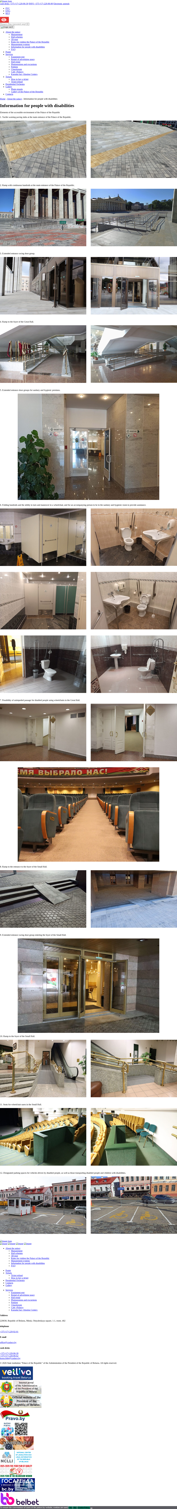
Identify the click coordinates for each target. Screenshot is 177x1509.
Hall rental (15, 62)
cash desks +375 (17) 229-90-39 (14, 3)
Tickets (9, 77)
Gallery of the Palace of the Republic (27, 92)
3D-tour (14, 39)
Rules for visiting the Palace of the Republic (30, 42)
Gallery (9, 87)
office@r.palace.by (8, 1342)
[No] (91, 1508)
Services (9, 54)
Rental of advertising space (23, 59)
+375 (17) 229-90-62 (9, 1356)
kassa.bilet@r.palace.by (10, 1358)
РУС (8, 8)
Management (16, 34)
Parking (14, 67)
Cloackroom (16, 69)
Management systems (20, 44)
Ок (70, 1508)
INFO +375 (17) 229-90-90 (41, 3)
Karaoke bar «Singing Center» (24, 74)
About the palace (13, 32)
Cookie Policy (83, 1508)
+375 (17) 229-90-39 (9, 1353)
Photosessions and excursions (24, 64)
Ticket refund (17, 82)
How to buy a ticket (19, 79)
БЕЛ (8, 13)
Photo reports (17, 89)
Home (2, 99)
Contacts (9, 94)
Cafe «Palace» (17, 72)
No (75, 1508)
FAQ (13, 49)
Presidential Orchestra (15, 84)
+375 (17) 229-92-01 (9, 1331)
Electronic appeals (61, 3)
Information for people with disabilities (28, 47)
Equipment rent (17, 57)
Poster (8, 52)
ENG (8, 11)
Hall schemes (17, 37)
